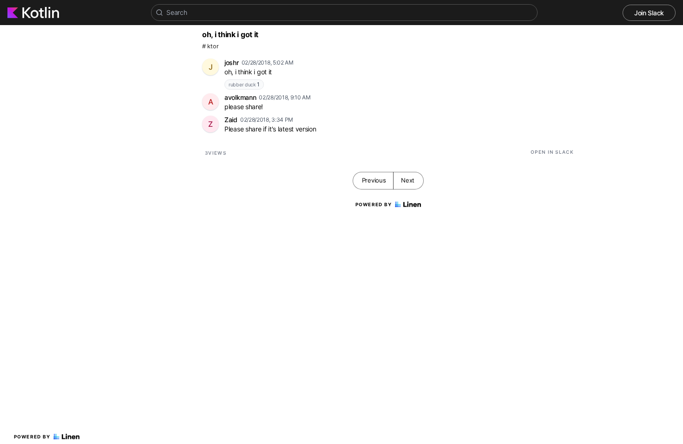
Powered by (32, 436)
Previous (374, 180)
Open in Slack (552, 152)
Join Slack (649, 13)
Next (407, 180)
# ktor (210, 46)
